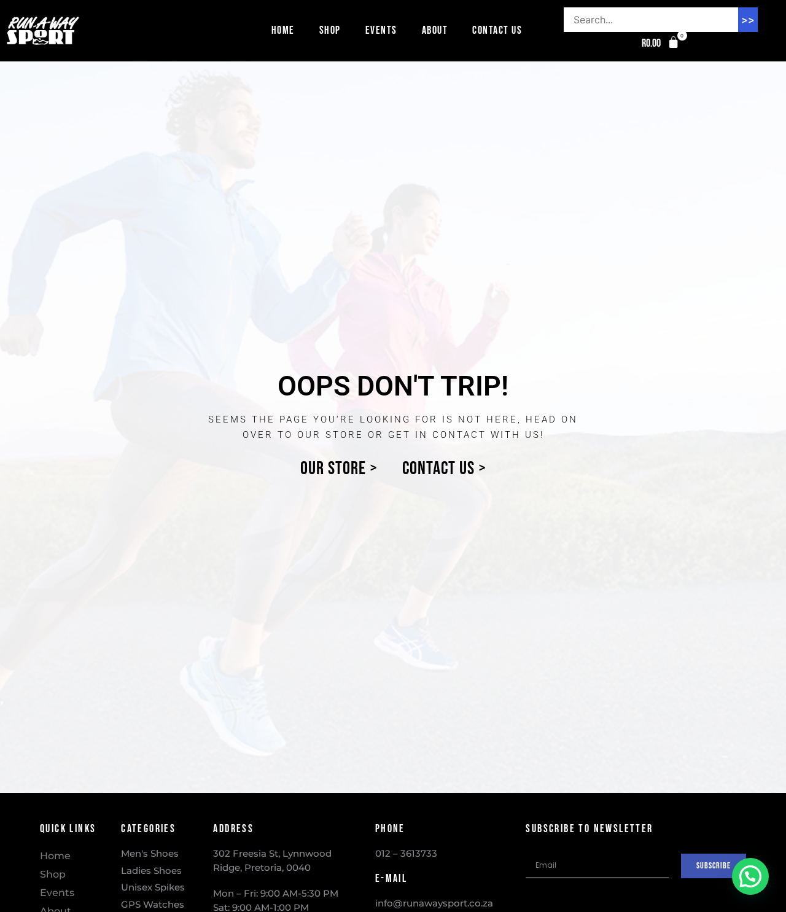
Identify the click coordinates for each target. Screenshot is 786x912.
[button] (661, 43)
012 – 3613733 (406, 853)
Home (283, 30)
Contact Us (497, 30)
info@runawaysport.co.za (434, 903)
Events (381, 30)
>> (748, 20)
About (435, 30)
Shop (330, 30)
